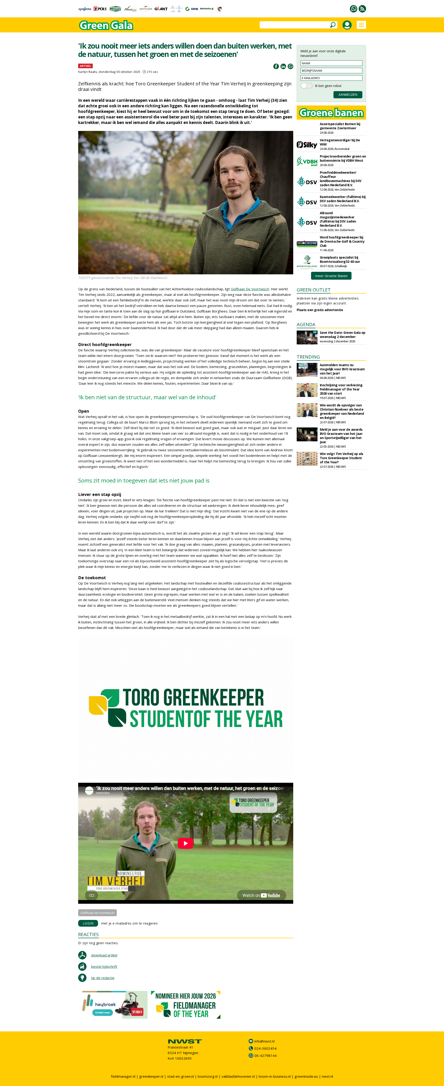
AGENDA (306, 324)
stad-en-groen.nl (180, 1076)
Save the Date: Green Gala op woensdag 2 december (342, 334)
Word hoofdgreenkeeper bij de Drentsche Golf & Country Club (342, 241)
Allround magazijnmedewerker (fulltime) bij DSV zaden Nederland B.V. (338, 219)
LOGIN (88, 923)
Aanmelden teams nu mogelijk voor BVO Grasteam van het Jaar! (342, 369)
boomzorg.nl (208, 1076)
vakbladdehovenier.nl (238, 1076)
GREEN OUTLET (314, 290)
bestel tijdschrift (104, 966)
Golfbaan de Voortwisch (97, 913)
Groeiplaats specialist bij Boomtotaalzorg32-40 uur (340, 259)
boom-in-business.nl (275, 1076)
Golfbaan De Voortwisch (250, 289)
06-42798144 (265, 1055)
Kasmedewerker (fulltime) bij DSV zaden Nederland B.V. (343, 199)
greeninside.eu (306, 1076)
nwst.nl (327, 1076)
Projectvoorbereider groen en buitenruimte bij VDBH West (343, 158)
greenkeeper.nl (151, 1076)
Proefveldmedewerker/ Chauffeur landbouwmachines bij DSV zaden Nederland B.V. (340, 178)
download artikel (104, 955)
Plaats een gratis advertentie (320, 310)
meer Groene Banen (331, 275)
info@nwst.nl (264, 1041)
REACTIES (88, 934)
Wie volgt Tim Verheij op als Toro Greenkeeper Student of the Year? (341, 458)
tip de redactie (102, 977)
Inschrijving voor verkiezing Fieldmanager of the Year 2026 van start (341, 389)
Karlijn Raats (87, 72)
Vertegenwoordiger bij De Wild (340, 142)
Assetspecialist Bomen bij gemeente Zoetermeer (340, 126)
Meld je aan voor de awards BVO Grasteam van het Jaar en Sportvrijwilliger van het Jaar (341, 435)
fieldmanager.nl (123, 1076)
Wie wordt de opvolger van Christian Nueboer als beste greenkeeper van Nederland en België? (342, 411)
